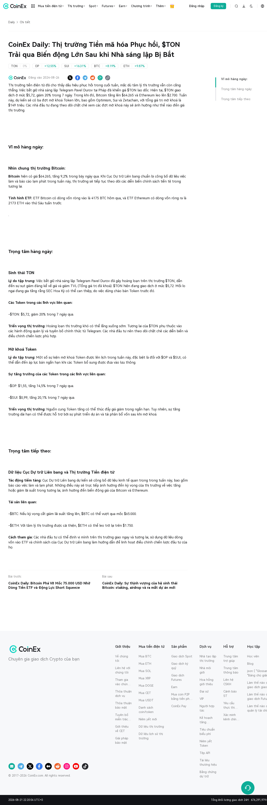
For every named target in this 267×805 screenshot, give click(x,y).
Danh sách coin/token (146, 710)
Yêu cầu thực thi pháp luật (230, 706)
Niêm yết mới (148, 719)
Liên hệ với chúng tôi (122, 670)
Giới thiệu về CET (121, 729)
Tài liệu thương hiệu (208, 762)
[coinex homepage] (16, 6)
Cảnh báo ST (230, 694)
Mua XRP (145, 678)
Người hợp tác (207, 708)
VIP (202, 698)
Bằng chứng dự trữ (208, 774)
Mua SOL (145, 671)
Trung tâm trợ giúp (230, 658)
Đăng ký (218, 6)
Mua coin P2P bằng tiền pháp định (182, 697)
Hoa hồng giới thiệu (206, 682)
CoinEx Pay (178, 706)
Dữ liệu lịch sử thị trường (151, 736)
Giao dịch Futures (177, 677)
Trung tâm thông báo (230, 670)
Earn (174, 687)
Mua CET (145, 693)
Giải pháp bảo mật (121, 740)
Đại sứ (204, 691)
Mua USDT (146, 700)
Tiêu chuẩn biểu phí (207, 732)
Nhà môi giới (205, 670)
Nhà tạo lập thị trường (208, 658)
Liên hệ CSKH (228, 682)
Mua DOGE (146, 685)
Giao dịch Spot (181, 656)
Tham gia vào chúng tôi (122, 682)
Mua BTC (145, 656)
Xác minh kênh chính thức (230, 717)
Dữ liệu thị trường (151, 726)
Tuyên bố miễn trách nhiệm (122, 717)
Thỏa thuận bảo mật (123, 705)
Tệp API (205, 753)
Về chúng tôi (121, 658)
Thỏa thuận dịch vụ (123, 694)
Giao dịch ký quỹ (179, 666)
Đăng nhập (196, 6)
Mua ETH (145, 663)
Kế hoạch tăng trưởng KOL (208, 720)
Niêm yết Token (206, 743)
